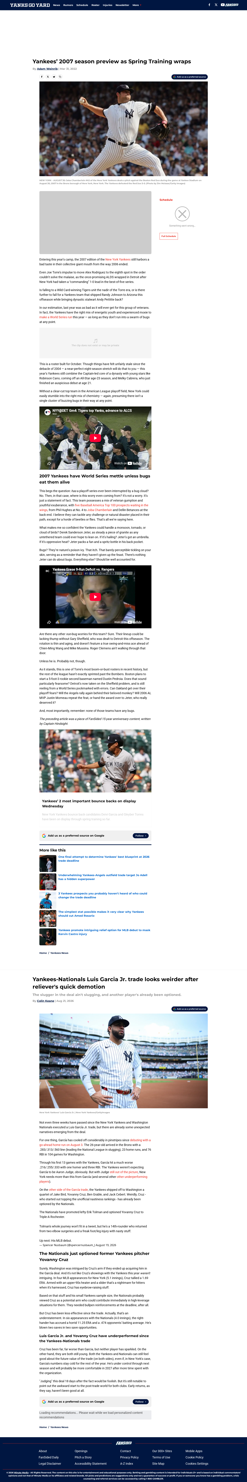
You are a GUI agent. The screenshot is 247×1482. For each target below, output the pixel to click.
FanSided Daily (49, 1457)
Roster (95, 5)
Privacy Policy (129, 1457)
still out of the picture (124, 1172)
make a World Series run (55, 317)
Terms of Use (161, 1457)
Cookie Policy (195, 1457)
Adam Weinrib (47, 68)
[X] (216, 4)
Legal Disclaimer (50, 1463)
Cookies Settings (197, 1463)
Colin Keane (45, 1001)
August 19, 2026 (106, 1245)
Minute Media (21, 1472)
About (43, 1451)
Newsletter (122, 5)
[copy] (60, 76)
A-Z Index (126, 1463)
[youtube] (223, 4)
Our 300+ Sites (162, 1451)
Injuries (107, 5)
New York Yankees (118, 259)
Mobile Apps (194, 1451)
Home (43, 953)
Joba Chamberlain (99, 510)
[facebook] (209, 4)
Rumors (68, 5)
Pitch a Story (83, 1457)
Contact (125, 1451)
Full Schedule (168, 236)
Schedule (82, 5)
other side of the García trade (68, 1189)
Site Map (158, 1463)
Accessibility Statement (91, 1463)
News (56, 5)
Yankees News (59, 953)
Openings (81, 1451)
